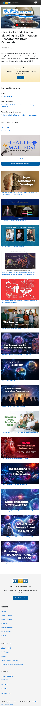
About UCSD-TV (6, 648)
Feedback (4, 680)
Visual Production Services (9, 660)
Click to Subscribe (20, 598)
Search (3, 636)
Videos (3, 611)
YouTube (4, 689)
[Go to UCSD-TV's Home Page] (11, 2)
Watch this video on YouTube (26, 25)
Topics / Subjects (6, 615)
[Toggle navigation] (35, 2)
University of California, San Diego (12, 664)
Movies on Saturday (7, 627)
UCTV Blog (4, 652)
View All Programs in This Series (20, 163)
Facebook (4, 684)
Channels (4, 623)
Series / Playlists (6, 619)
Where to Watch (6, 632)
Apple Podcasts (6, 693)
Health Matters (20, 159)
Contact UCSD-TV (7, 676)
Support (3, 656)
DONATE (20, 77)
